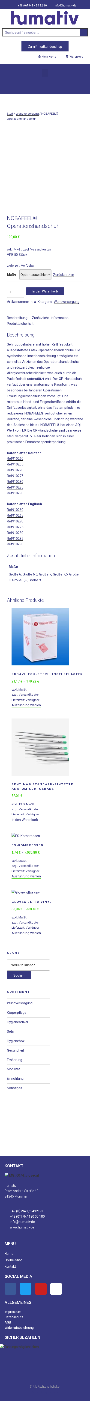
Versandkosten (40, 249)
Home (9, 1253)
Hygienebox (15, 1041)
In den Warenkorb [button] (25, 820)
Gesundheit (15, 1050)
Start (10, 113)
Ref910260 (15, 458)
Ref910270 (15, 470)
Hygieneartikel (17, 1022)
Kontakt (10, 1266)
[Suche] (83, 32)
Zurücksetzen (63, 275)
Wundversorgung (27, 113)
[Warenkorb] (45, 84)
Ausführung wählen (26, 705)
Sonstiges (14, 1088)
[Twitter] (25, 1289)
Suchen (18, 975)
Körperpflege (16, 1013)
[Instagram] (56, 1289)
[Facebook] (10, 1289)
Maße (11, 274)
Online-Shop (14, 1260)
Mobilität (13, 1069)
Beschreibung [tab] (17, 318)
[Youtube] (41, 1289)
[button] (45, 73)
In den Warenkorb (45, 291)
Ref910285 (15, 487)
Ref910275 (15, 476)
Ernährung (14, 1060)
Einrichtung (15, 1078)
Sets (10, 1031)
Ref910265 (15, 464)
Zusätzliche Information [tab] (50, 318)
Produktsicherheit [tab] (20, 324)
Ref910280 (15, 482)
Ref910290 (15, 493)
